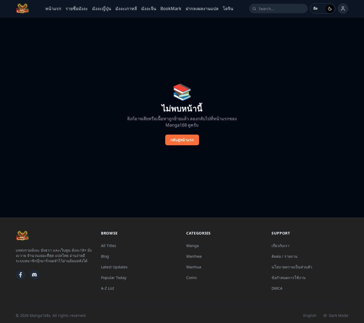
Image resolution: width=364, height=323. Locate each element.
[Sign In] (343, 8)
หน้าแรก (53, 8)
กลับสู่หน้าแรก (182, 139)
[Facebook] (20, 275)
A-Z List (107, 288)
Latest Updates (114, 266)
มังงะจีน (148, 8)
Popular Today (113, 277)
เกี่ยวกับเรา (280, 245)
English (310, 315)
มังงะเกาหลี (126, 8)
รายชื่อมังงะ (77, 8)
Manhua (193, 266)
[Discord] (34, 275)
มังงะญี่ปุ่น (101, 8)
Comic (191, 277)
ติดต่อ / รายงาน (284, 256)
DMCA (277, 288)
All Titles (108, 245)
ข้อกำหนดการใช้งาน (289, 277)
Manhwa (194, 256)
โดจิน (228, 8)
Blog (105, 256)
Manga (192, 245)
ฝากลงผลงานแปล (202, 8)
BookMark (170, 8)
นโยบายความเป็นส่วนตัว (292, 266)
